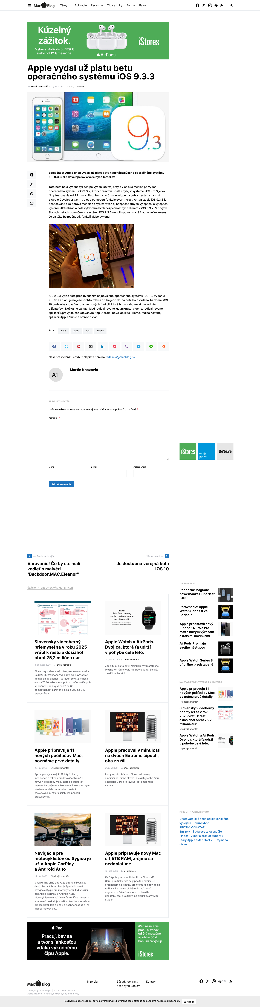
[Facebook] (197, 5)
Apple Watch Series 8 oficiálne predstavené (196, 662)
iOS (88, 330)
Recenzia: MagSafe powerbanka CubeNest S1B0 (197, 594)
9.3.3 (63, 330)
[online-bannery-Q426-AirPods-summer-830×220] (98, 40)
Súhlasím (188, 1001)
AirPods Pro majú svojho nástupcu (193, 645)
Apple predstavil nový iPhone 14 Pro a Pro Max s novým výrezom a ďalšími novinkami (197, 630)
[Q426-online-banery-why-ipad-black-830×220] (98, 940)
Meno (51, 466)
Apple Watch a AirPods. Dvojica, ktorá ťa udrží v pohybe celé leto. (129, 647)
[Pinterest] (216, 5)
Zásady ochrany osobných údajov (128, 984)
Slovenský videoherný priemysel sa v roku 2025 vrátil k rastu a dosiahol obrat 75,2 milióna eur (60, 649)
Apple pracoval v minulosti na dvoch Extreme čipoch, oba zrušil (133, 755)
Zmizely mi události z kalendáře (201, 831)
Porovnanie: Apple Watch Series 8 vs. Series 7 (194, 611)
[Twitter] (204, 5)
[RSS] (221, 5)
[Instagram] (210, 5)
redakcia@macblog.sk (120, 357)
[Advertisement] (98, 520)
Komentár (54, 417)
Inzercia (92, 981)
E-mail (94, 466)
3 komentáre (130, 871)
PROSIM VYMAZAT (192, 827)
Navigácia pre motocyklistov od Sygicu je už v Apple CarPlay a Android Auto (62, 861)
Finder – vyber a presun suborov (201, 836)
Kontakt (151, 981)
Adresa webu (140, 466)
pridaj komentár (76, 86)
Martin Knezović (39, 86)
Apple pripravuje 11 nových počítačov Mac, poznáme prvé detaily (58, 755)
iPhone (100, 330)
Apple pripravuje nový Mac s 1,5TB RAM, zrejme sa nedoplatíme (133, 858)
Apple (76, 330)
